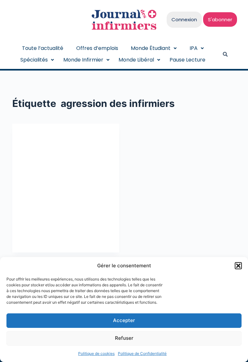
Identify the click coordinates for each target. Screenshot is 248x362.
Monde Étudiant (150, 48)
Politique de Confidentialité (142, 353)
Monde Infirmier (83, 59)
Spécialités (34, 59)
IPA (194, 48)
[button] (238, 265)
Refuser (124, 338)
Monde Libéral (136, 59)
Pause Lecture (187, 59)
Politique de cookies (96, 353)
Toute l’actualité (42, 48)
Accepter (124, 320)
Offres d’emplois (97, 48)
